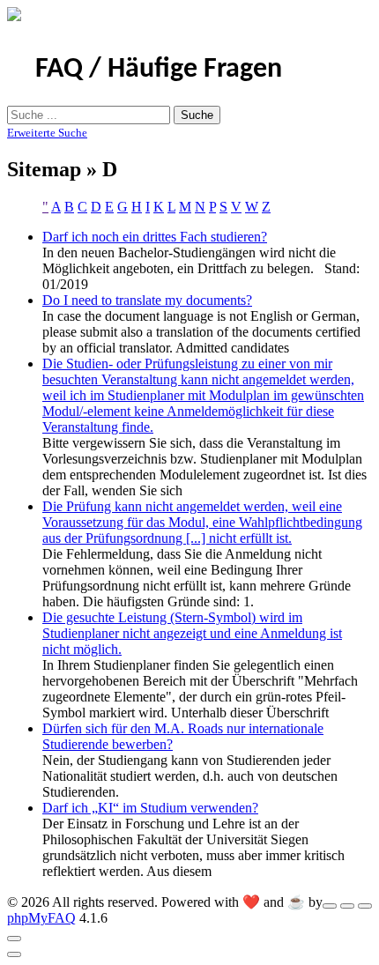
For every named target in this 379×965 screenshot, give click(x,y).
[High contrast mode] (365, 906)
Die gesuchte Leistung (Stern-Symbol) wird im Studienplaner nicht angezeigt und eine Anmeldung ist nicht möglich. (192, 633)
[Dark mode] (347, 906)
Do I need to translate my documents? (147, 300)
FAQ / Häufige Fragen (158, 70)
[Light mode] (330, 906)
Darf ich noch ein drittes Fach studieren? (154, 236)
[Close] (14, 938)
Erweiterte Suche (47, 132)
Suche (197, 115)
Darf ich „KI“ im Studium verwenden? (150, 807)
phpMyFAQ (41, 917)
